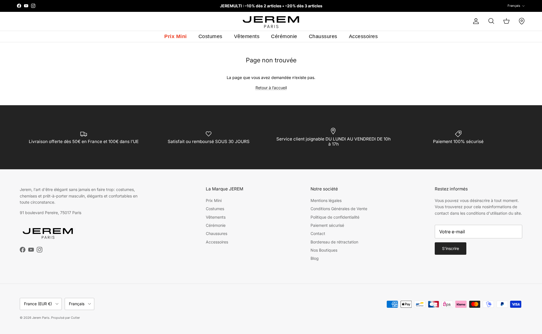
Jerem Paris (40, 318)
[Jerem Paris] (271, 21)
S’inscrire (450, 248)
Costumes (210, 36)
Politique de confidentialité (335, 217)
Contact (318, 233)
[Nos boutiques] (521, 21)
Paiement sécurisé (327, 225)
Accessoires (363, 36)
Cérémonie (284, 36)
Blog (315, 258)
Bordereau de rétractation (334, 241)
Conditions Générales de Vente (339, 208)
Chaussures (323, 36)
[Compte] (474, 21)
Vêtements (247, 36)
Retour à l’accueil (271, 87)
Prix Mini (175, 36)
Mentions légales (326, 200)
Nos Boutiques (324, 250)
